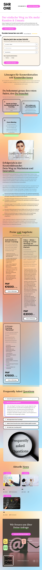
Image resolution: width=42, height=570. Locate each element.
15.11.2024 (26, 473)
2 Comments (13, 514)
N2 (22, 489)
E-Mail (12, 57)
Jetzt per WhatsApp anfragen (21, 534)
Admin (6, 491)
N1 (3, 489)
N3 (4, 512)
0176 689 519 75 (22, 6)
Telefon (7, 57)
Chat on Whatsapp (12, 291)
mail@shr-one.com (12, 548)
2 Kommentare (14, 491)
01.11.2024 (8, 473)
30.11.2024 (8, 496)
